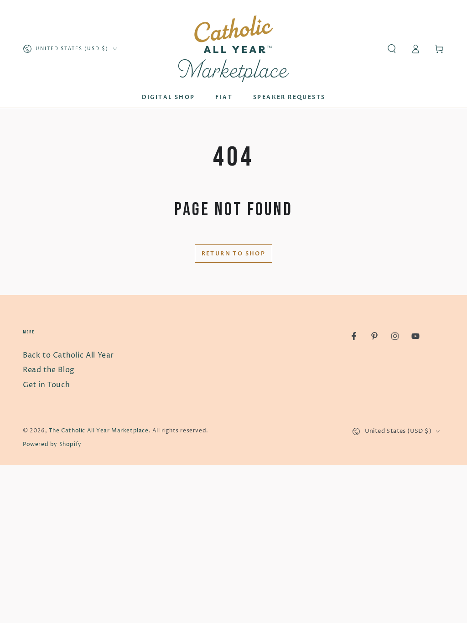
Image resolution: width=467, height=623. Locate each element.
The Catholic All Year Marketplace (99, 431)
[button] (392, 49)
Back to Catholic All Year (68, 355)
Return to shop (234, 253)
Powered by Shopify (52, 444)
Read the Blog (49, 370)
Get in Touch (46, 385)
